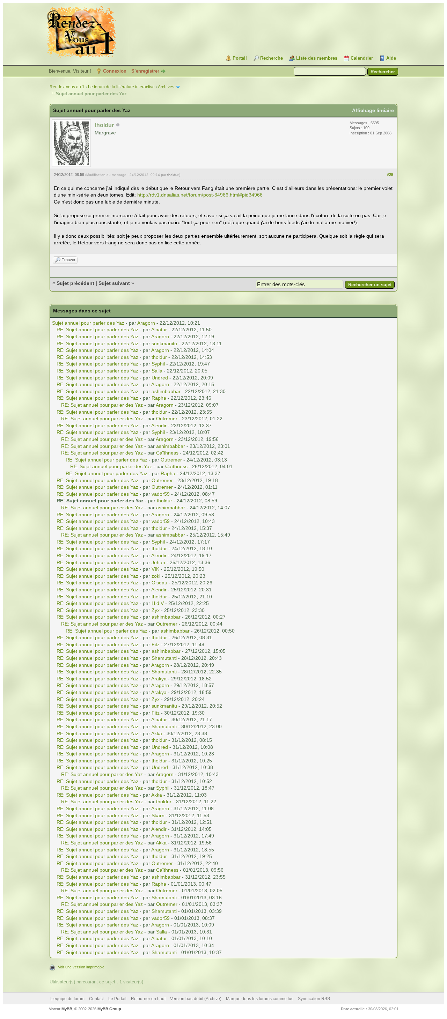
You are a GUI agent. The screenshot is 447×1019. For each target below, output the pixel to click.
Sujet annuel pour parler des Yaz (88, 323)
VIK (155, 569)
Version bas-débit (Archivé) (195, 998)
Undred (160, 378)
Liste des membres (316, 58)
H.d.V (158, 603)
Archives (166, 86)
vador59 (161, 494)
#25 (390, 174)
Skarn (158, 815)
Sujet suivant (114, 283)
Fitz (156, 644)
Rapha (159, 398)
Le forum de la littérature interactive (121, 86)
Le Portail (117, 998)
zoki (156, 576)
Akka (156, 733)
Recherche (271, 58)
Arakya (159, 678)
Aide (391, 58)
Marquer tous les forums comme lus (259, 998)
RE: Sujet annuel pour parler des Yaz (97, 329)
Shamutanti (164, 658)
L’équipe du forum (67, 998)
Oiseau (159, 582)
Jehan (158, 562)
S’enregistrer (145, 71)
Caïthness (167, 453)
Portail (240, 58)
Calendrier (362, 58)
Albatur (159, 329)
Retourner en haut (148, 998)
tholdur (172, 175)
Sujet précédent (75, 283)
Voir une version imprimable (81, 967)
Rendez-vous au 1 (67, 86)
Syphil (158, 364)
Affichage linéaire (373, 110)
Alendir (159, 425)
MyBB (66, 1009)
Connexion (114, 71)
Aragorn (146, 323)
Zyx (156, 610)
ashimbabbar (166, 391)
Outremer (166, 418)
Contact (96, 998)
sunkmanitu (164, 343)
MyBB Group (109, 1009)
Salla (157, 371)
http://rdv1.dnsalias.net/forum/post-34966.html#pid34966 (200, 195)
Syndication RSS (314, 998)
